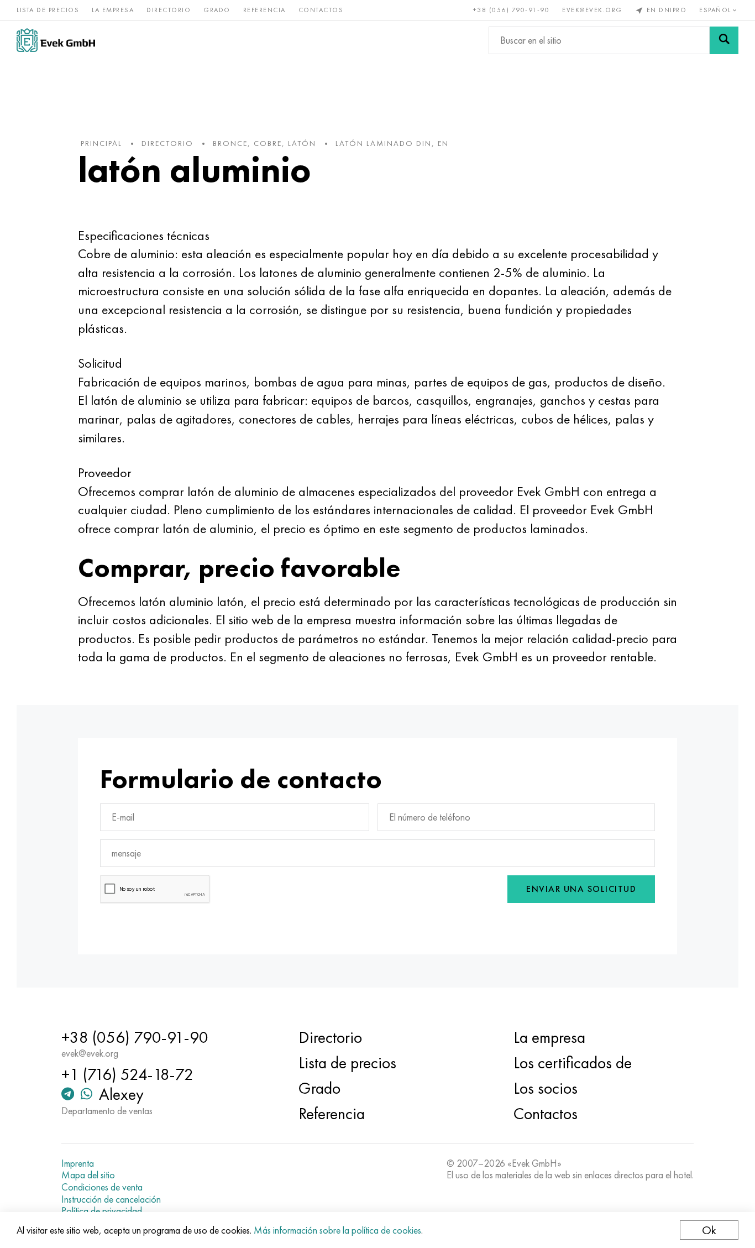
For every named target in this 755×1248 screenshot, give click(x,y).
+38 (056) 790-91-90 (511, 10)
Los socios (545, 1088)
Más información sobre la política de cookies (337, 1230)
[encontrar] (724, 40)
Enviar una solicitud (581, 889)
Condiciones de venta (102, 1187)
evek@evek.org (592, 10)
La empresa (113, 10)
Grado (216, 10)
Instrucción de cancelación (111, 1199)
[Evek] (56, 40)
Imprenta (77, 1163)
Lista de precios (48, 10)
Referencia (264, 10)
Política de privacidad (101, 1211)
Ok (709, 1230)
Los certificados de (572, 1063)
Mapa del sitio (88, 1175)
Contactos (321, 10)
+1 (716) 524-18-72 (127, 1074)
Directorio (168, 10)
